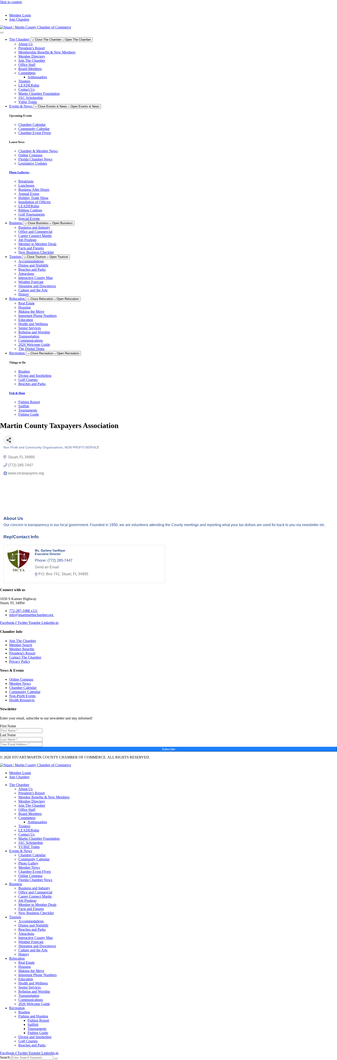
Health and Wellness (33, 324)
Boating (24, 1012)
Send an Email (47, 567)
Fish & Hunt (17, 393)
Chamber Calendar (32, 855)
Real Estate (26, 303)
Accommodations (31, 261)
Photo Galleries (19, 172)
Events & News (20, 851)
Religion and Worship (34, 332)
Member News (29, 867)
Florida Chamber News (35, 880)
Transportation (28, 336)
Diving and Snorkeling (34, 1037)
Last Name (8, 735)
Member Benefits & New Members (43, 797)
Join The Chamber (31, 60)
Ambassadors (37, 77)
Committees (27, 73)
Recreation (17, 1008)
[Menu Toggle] (2, 32)
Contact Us (26, 89)
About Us (25, 44)
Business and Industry (34, 227)
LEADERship (28, 85)
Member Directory (31, 56)
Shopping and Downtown (37, 286)
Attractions (26, 274)
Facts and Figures (31, 248)
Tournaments (37, 1029)
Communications (30, 340)
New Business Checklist (36, 252)
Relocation (17, 958)
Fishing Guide (38, 1033)
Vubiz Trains (27, 102)
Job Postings (27, 240)
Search (5, 1057)
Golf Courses (28, 1041)
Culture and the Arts (32, 290)
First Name (8, 726)
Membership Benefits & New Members (46, 52)
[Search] (56, 1058)
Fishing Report (38, 1020)
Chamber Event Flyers (34, 872)
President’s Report (31, 48)
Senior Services (29, 328)
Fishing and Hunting (33, 1016)
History (23, 294)
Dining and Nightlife (33, 265)
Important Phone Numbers (37, 316)
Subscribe (168, 749)
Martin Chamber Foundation (39, 94)
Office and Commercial (35, 232)
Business (15, 884)
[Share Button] (8, 440)
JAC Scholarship (30, 98)
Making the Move (31, 311)
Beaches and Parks (32, 269)
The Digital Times (31, 349)
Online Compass (30, 876)
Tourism (15, 917)
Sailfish (33, 1024)
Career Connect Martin (35, 236)
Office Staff (26, 65)
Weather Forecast (30, 282)
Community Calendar (34, 859)
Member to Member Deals (37, 244)
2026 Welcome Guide (34, 345)
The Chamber (19, 785)
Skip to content (11, 2)
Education (25, 320)
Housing (24, 307)
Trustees (24, 81)
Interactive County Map (35, 278)
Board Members (30, 69)
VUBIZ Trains (29, 847)
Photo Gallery (28, 863)
